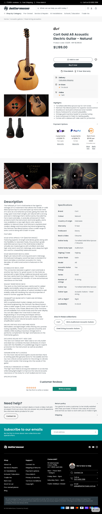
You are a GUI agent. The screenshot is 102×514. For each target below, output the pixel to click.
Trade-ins (8, 477)
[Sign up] (95, 432)
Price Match (30, 474)
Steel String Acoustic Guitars (68, 328)
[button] (96, 59)
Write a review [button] (65, 389)
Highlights (57, 103)
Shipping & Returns (33, 468)
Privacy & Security (33, 477)
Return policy (60, 403)
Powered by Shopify (22, 508)
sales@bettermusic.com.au (84, 486)
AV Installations (10, 471)
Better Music (12, 508)
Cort (58, 322)
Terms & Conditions (33, 481)
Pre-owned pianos (11, 487)
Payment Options (60, 124)
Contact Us (11, 416)
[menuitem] (12, 13)
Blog (5, 490)
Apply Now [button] (94, 147)
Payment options (32, 471)
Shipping (58, 415)
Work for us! (8, 484)
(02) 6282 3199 (79, 479)
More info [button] (60, 144)
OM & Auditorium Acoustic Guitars (80, 322)
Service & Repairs (11, 468)
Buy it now (73, 65)
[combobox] (60, 8)
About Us (7, 464)
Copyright (30, 484)
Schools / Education (11, 474)
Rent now (7, 481)
